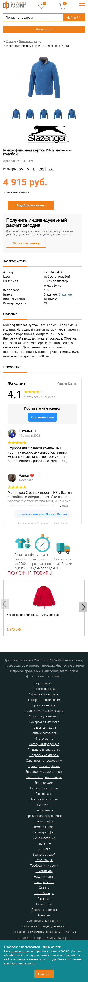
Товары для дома (44, 727)
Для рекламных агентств (44, 920)
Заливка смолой (44, 854)
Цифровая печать (44, 827)
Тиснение (44, 843)
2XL (41, 169)
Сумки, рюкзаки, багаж (44, 766)
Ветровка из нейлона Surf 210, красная (33, 615)
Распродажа (44, 793)
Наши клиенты (44, 876)
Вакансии (44, 898)
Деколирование (44, 838)
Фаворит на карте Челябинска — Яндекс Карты (42, 523)
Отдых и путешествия (44, 716)
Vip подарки (44, 683)
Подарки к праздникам (44, 700)
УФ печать (44, 804)
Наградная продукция (44, 744)
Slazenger (66, 294)
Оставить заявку (26, 243)
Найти (71, 17)
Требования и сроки (44, 865)
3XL (51, 169)
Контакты (44, 915)
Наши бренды (44, 893)
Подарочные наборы (44, 755)
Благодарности (44, 882)
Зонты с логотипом (44, 733)
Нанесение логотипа (44, 799)
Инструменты (44, 738)
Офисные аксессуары (44, 694)
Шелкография (44, 821)
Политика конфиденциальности (44, 926)
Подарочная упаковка (44, 722)
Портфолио (44, 904)
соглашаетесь (19, 951)
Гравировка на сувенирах (44, 816)
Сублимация (44, 860)
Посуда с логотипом (44, 788)
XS (21, 169)
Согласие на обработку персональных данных (44, 932)
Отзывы (44, 887)
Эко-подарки (44, 782)
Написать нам (44, 29)
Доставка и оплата (44, 909)
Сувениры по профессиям (44, 760)
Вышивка (44, 849)
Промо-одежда (44, 688)
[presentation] (5, 604)
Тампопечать (44, 810)
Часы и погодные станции (44, 777)
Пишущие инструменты (44, 749)
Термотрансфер (44, 832)
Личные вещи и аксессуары (44, 711)
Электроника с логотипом (44, 771)
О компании (44, 871)
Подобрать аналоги (30, 205)
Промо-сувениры (44, 705)
